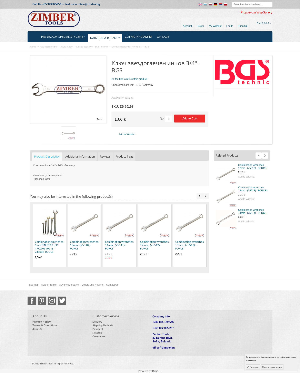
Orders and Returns (92, 284)
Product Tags (124, 156)
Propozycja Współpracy (256, 12)
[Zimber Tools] (54, 19)
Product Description (47, 156)
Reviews (105, 156)
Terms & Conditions (45, 325)
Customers (99, 336)
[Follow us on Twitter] (62, 301)
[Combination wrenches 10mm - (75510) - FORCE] (84, 222)
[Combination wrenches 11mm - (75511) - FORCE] (119, 222)
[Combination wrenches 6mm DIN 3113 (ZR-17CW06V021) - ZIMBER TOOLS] (49, 222)
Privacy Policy (41, 321)
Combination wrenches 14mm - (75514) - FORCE (252, 211)
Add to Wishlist (246, 176)
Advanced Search (69, 284)
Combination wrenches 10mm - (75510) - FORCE (84, 245)
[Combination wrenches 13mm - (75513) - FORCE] (226, 196)
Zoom (100, 119)
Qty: (162, 118)
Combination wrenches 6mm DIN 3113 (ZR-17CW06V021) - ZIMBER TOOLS (49, 247)
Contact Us (112, 284)
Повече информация (272, 367)
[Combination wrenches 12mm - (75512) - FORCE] (226, 174)
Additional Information (80, 156)
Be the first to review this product (129, 79)
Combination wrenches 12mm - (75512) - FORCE (252, 167)
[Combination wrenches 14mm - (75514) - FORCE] (226, 219)
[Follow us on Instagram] (52, 301)
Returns (97, 332)
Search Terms (49, 284)
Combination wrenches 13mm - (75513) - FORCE (252, 189)
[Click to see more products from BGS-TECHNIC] (242, 72)
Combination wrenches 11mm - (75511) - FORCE (119, 245)
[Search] (269, 4)
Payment (97, 329)
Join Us (37, 329)
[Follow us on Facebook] (32, 301)
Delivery (97, 321)
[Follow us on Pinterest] (42, 301)
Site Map (34, 284)
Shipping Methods (102, 325)
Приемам (254, 367)
